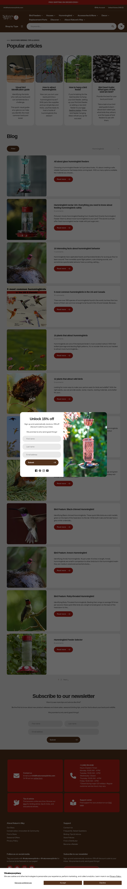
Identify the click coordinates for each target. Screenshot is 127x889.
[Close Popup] (103, 414)
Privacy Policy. (115, 876)
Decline (102, 883)
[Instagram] (43, 470)
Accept (63, 883)
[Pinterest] (40, 470)
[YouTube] (47, 470)
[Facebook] (36, 470)
